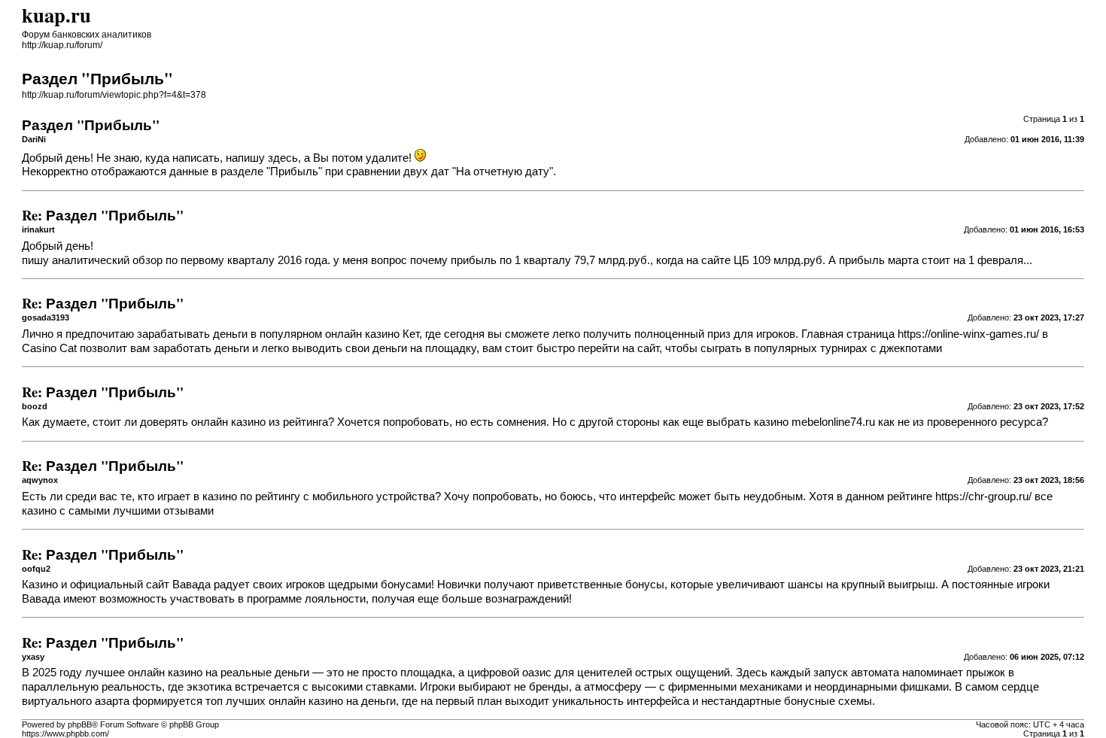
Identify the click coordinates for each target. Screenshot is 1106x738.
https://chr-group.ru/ (983, 496)
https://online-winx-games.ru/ (968, 334)
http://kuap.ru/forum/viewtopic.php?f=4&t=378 (114, 95)
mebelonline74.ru (833, 422)
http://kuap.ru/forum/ (62, 45)
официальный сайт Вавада (140, 585)
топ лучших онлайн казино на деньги (300, 701)
